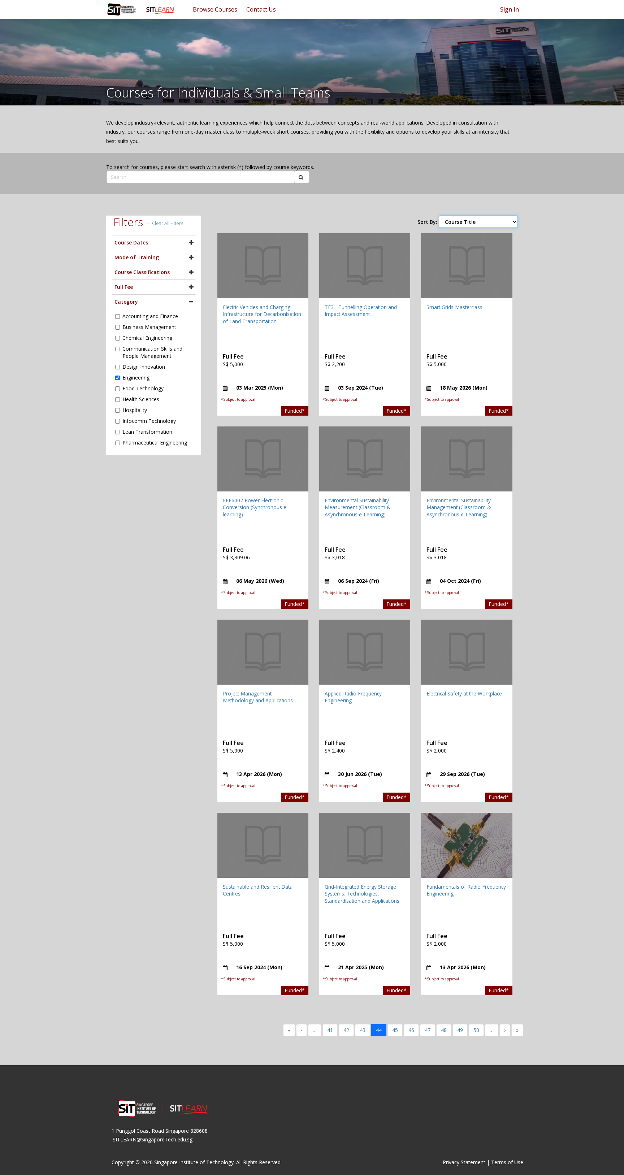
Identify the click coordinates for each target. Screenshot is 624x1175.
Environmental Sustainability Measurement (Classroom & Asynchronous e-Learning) (357, 507)
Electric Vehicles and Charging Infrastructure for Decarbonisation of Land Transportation (262, 314)
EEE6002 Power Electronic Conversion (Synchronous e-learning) (255, 507)
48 (444, 1030)
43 (362, 1030)
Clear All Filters (167, 223)
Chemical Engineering (147, 337)
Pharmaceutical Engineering (154, 442)
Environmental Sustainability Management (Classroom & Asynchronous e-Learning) (458, 507)
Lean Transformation (147, 431)
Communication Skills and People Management (152, 352)
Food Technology (143, 388)
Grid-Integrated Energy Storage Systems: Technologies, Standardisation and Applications (362, 893)
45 (395, 1030)
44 (379, 1030)
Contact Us (261, 9)
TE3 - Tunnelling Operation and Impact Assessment (361, 311)
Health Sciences (140, 399)
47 (427, 1030)
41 (330, 1030)
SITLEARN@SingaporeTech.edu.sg (152, 1139)
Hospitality (134, 410)
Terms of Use (507, 1162)
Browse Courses (215, 9)
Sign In (509, 9)
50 (476, 1030)
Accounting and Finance (150, 316)
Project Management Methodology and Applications (258, 697)
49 (460, 1030)
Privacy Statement (464, 1162)
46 (411, 1030)
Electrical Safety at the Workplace (464, 693)
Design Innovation (143, 366)
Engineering (136, 377)
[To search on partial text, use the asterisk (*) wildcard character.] (301, 177)
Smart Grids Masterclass (454, 307)
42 (346, 1030)
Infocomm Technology (149, 420)
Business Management (149, 327)
